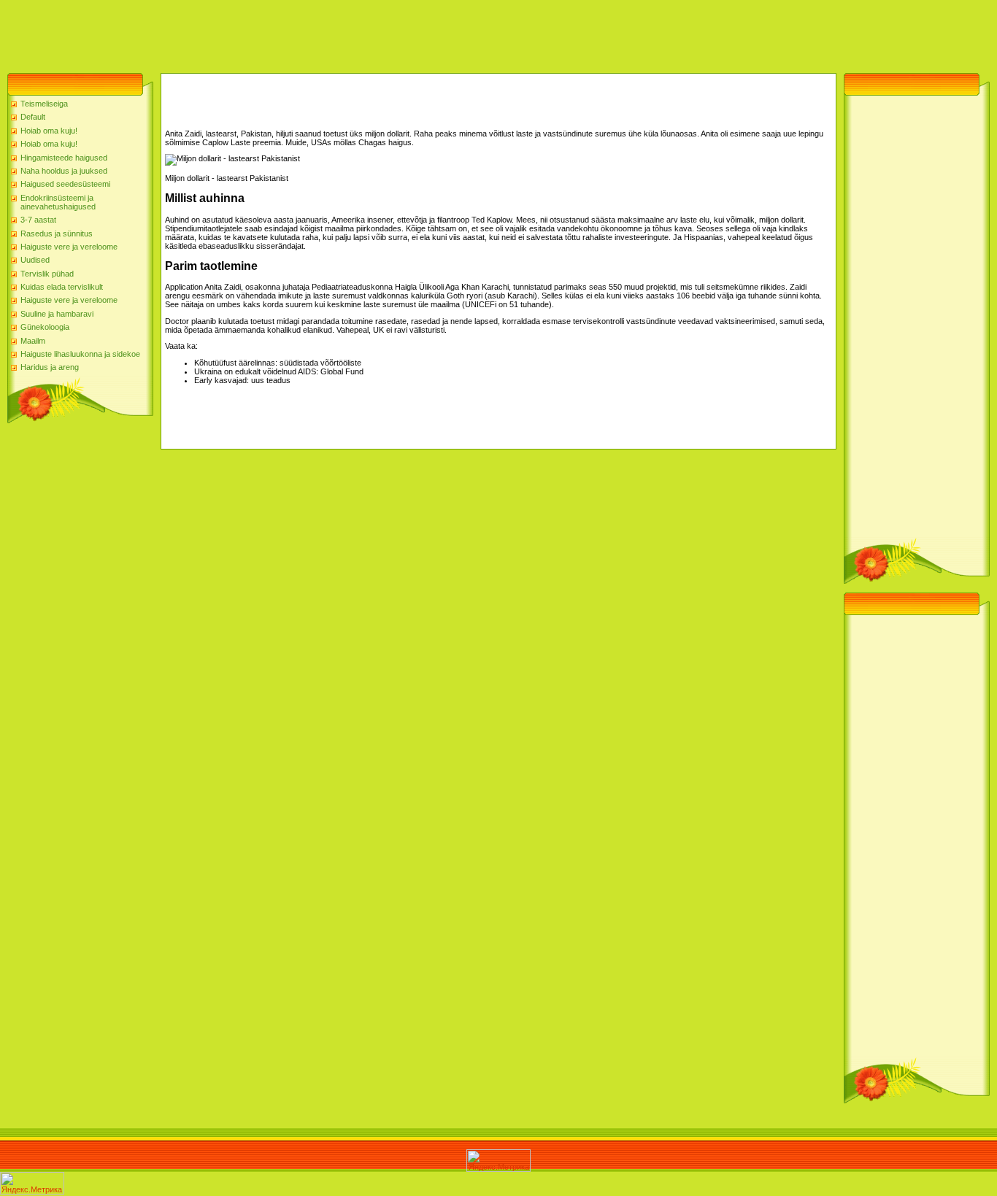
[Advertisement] (265, 33)
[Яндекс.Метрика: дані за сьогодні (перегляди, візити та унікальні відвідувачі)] (498, 1160)
